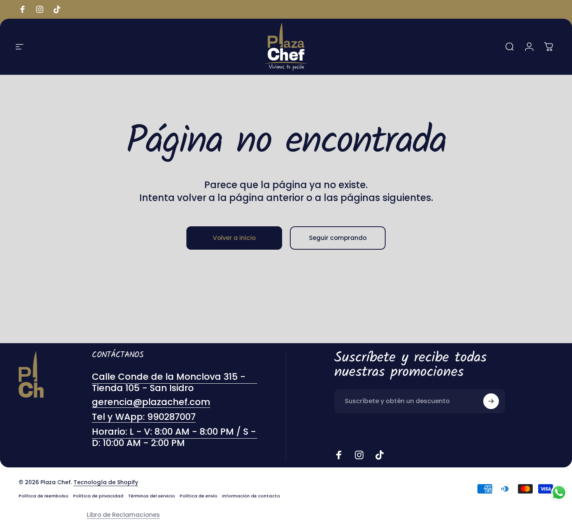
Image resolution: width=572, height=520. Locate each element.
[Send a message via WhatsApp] (559, 492)
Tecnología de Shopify (106, 482)
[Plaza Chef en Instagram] (359, 455)
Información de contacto (251, 496)
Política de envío (199, 496)
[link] (174, 437)
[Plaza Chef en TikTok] (379, 455)
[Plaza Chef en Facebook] (339, 455)
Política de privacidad (98, 496)
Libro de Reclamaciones (123, 515)
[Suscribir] (491, 401)
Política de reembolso (43, 496)
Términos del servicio (151, 496)
